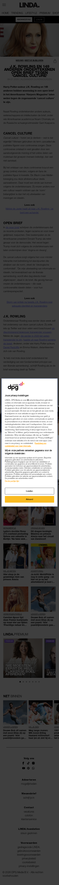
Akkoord (29, 499)
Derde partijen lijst (12, 481)
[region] (29, 442)
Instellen (29, 491)
